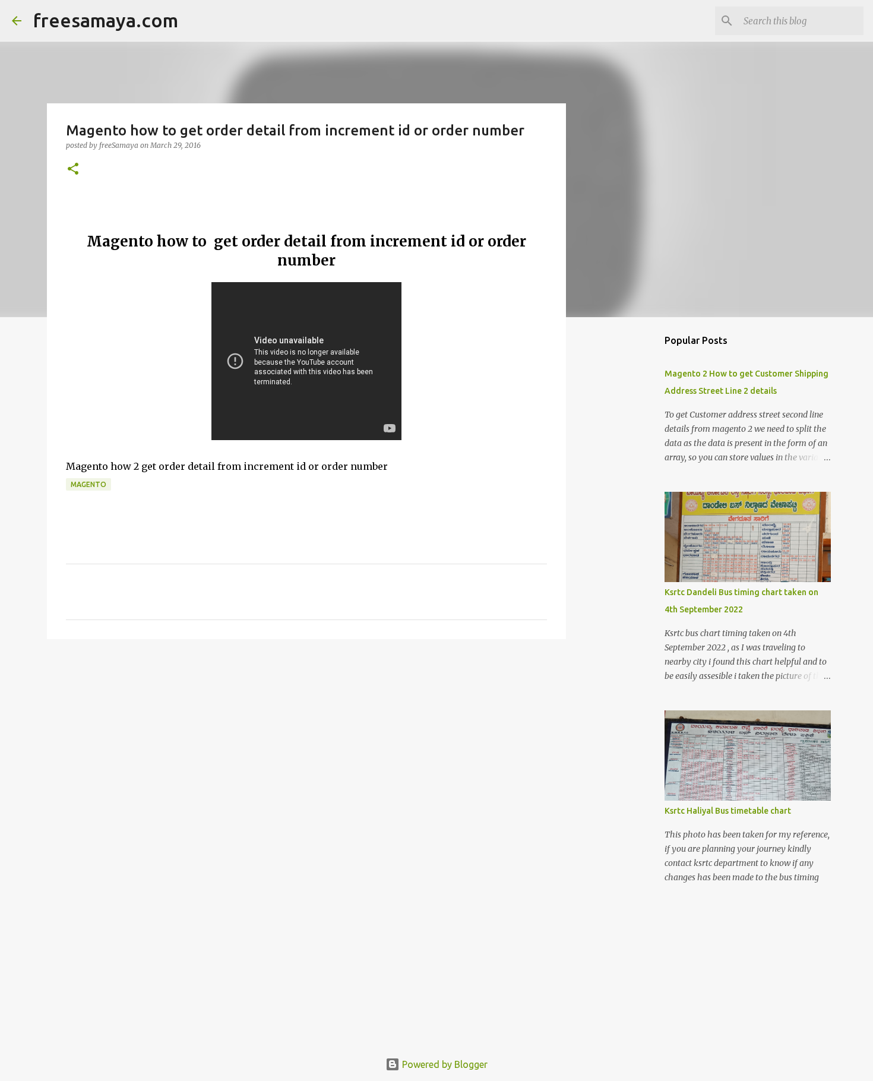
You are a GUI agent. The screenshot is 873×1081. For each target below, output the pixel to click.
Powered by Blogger (444, 1064)
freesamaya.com (105, 20)
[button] (73, 170)
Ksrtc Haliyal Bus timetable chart (728, 811)
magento (88, 484)
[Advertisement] (306, 740)
